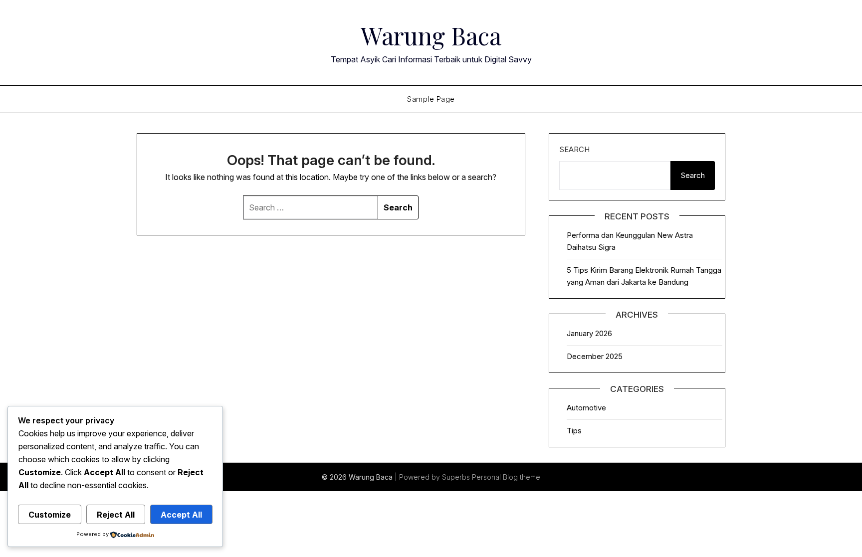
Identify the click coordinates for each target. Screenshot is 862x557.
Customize (49, 515)
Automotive (586, 407)
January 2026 (589, 333)
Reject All (116, 515)
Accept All (181, 515)
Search (574, 149)
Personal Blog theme (506, 477)
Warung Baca (431, 35)
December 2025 (595, 356)
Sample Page (431, 99)
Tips (574, 430)
